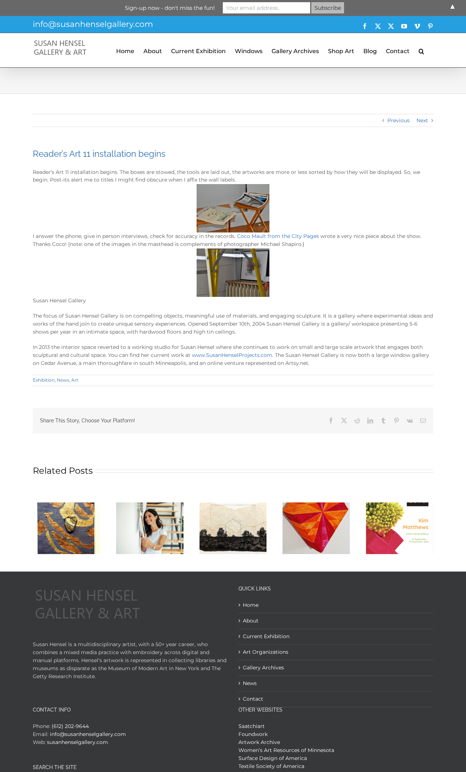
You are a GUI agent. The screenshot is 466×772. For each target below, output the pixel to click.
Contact (253, 699)
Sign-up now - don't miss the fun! (170, 7)
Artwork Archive (259, 742)
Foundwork (253, 734)
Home (250, 605)
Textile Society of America (271, 766)
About (250, 620)
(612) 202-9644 (70, 726)
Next (422, 120)
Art (74, 380)
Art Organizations (265, 652)
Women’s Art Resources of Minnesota (286, 750)
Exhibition (44, 380)
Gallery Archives (263, 667)
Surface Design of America (272, 758)
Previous (398, 120)
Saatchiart (251, 726)
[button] (421, 50)
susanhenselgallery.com (77, 742)
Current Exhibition (266, 636)
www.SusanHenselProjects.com (232, 355)
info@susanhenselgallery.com (93, 24)
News (63, 380)
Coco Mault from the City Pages (278, 236)
